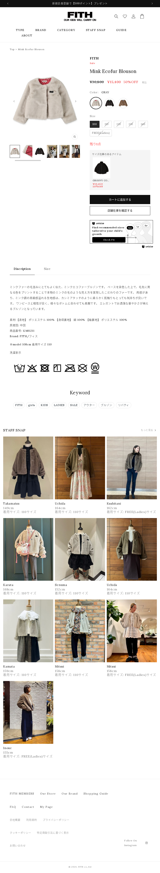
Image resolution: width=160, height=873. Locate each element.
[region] (45, 153)
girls (31, 405)
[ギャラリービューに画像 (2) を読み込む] (15, 151)
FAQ (13, 807)
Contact (28, 807)
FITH (18, 405)
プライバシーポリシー (56, 819)
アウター (89, 405)
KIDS (44, 405)
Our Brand (70, 793)
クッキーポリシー (20, 832)
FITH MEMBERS (22, 793)
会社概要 (15, 819)
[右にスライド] (75, 101)
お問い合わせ (18, 845)
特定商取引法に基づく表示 (53, 832)
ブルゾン (106, 405)
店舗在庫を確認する (120, 210)
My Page (46, 807)
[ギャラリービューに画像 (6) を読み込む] (64, 151)
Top (12, 49)
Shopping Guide (96, 793)
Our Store (48, 793)
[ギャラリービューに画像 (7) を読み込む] (77, 151)
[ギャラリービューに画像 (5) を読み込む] (52, 151)
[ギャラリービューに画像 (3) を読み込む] (27, 151)
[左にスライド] (14, 101)
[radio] (96, 103)
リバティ (123, 405)
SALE (73, 405)
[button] (20, 30)
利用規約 (31, 819)
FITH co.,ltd (85, 867)
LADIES (59, 405)
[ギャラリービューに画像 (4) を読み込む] (40, 151)
